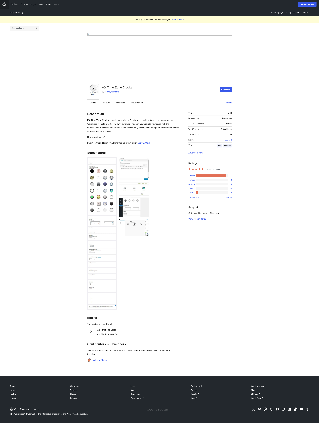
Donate (195, 394)
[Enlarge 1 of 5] (114, 160)
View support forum (197, 219)
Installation (120, 102)
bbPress (255, 394)
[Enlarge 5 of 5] (146, 222)
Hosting (13, 394)
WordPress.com (258, 386)
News (12, 390)
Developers (135, 394)
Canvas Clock (144, 143)
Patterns (73, 398)
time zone (227, 145)
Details (93, 102)
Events (194, 390)
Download (225, 90)
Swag (194, 398)
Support (228, 102)
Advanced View (195, 152)
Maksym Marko (112, 91)
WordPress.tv (137, 398)
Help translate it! (177, 20)
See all (229, 197)
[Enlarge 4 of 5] (146, 201)
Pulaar (36, 410)
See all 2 (228, 140)
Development (137, 102)
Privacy (13, 398)
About (12, 386)
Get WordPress (307, 4)
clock (219, 145)
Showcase (74, 386)
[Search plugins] (36, 28)
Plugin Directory (16, 12)
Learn (133, 386)
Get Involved (196, 386)
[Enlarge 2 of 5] (146, 160)
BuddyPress (257, 398)
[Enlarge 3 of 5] (146, 185)
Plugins (73, 394)
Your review (193, 197)
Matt (254, 390)
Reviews (106, 102)
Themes (73, 390)
